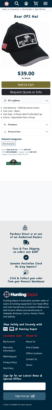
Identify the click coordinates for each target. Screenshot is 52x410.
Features (12, 124)
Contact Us (31, 359)
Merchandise (27, 9)
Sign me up (22, 396)
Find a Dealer (32, 347)
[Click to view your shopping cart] (36, 3)
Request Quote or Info (26, 92)
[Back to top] (48, 406)
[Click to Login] (26, 3)
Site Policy (8, 368)
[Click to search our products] (16, 3)
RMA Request (10, 356)
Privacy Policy (10, 362)
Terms (29, 365)
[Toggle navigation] (45, 5)
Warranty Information (9, 349)
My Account (9, 341)
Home (4, 9)
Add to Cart (26, 85)
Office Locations (34, 353)
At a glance (13, 100)
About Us (30, 341)
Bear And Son (12, 150)
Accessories (14, 9)
